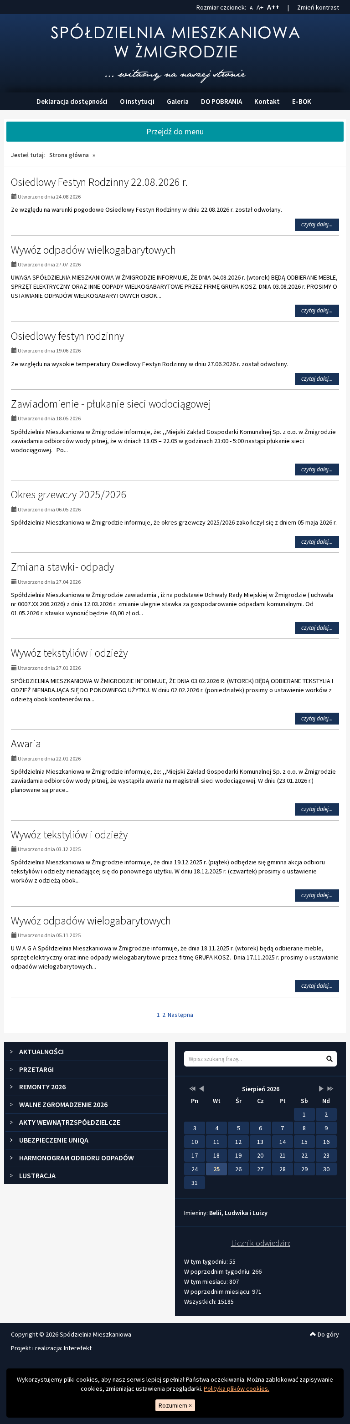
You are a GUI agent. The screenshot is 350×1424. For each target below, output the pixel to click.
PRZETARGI (36, 1069)
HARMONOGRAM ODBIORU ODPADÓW (76, 1157)
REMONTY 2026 (42, 1086)
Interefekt (78, 1348)
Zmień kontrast (318, 7)
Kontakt (267, 101)
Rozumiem (175, 1405)
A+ (260, 7)
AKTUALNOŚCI (41, 1051)
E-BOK (301, 101)
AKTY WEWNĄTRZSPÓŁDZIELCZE (69, 1122)
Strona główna (69, 155)
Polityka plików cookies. (236, 1388)
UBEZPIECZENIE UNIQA (53, 1139)
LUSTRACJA (37, 1175)
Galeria (178, 101)
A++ (273, 6)
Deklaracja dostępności (72, 101)
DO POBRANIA (221, 101)
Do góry (327, 1334)
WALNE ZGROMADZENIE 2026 (63, 1104)
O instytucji (137, 101)
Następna (180, 1015)
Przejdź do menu (175, 131)
